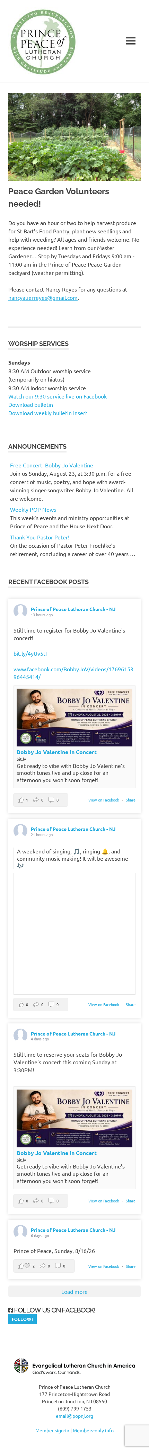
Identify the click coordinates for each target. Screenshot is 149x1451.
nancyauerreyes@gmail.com (43, 297)
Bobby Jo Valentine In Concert (57, 751)
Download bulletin (30, 404)
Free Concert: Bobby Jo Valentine (51, 465)
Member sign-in (52, 1430)
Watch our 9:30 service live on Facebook (58, 396)
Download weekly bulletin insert (47, 412)
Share (130, 800)
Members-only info (93, 1430)
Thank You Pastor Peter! (39, 537)
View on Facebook (104, 800)
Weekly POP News (33, 509)
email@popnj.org (74, 1416)
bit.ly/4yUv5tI (30, 653)
